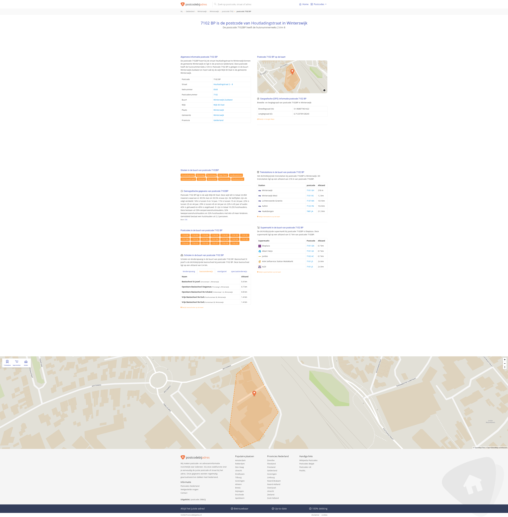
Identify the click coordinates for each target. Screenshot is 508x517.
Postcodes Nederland (190, 486)
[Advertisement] (254, 41)
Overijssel (271, 487)
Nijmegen (239, 491)
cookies (324, 515)
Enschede (239, 494)
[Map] (292, 76)
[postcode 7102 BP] (195, 4)
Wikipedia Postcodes (308, 460)
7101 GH (215, 239)
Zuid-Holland (273, 498)
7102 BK (205, 235)
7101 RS (310, 195)
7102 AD (185, 243)
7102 (216, 94)
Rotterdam (240, 463)
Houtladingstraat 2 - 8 (223, 84)
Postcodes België (306, 463)
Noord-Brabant (274, 481)
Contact (184, 493)
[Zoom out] (505, 363)
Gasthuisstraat (237, 179)
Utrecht (238, 470)
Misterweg (200, 175)
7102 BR (185, 235)
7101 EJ (195, 239)
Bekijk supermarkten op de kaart (269, 272)
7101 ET (215, 243)
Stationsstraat (224, 179)
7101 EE (205, 243)
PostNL (302, 470)
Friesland (271, 467)
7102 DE (215, 235)
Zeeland (270, 494)
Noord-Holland (273, 484)
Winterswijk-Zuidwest (223, 100)
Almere (238, 484)
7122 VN (310, 206)
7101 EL (245, 235)
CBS (186, 220)
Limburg (271, 477)
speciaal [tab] (239, 271)
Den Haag (239, 467)
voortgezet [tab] (222, 271)
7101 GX (310, 251)
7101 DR (225, 239)
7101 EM (185, 239)
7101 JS (310, 261)
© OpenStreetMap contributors (496, 447)
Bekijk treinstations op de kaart (269, 217)
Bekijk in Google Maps (266, 119)
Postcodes (319, 4)
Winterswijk (219, 110)
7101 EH (205, 239)
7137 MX (310, 201)
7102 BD (195, 235)
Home (305, 4)
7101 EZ (245, 239)
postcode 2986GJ (198, 499)
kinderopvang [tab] (189, 271)
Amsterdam (240, 460)
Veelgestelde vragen (189, 489)
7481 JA (310, 211)
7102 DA (235, 239)
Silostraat (201, 179)
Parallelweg (211, 175)
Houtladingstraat (266, 23)
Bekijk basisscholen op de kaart (192, 307)
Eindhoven (240, 474)
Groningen (240, 481)
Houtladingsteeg (188, 175)
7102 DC (195, 243)
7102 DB (225, 243)
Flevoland (271, 463)
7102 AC (310, 256)
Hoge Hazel (223, 175)
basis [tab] (206, 271)
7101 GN (310, 245)
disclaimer (315, 515)
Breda (238, 487)
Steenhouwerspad (188, 179)
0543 (216, 89)
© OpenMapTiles (479, 447)
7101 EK (235, 235)
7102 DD (235, 243)
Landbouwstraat (236, 175)
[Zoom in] (505, 360)
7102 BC (225, 235)
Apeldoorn (239, 498)
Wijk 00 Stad (219, 105)
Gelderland (218, 120)
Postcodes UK (305, 467)
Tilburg (238, 477)
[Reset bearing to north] (505, 367)
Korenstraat (212, 179)
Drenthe (271, 460)
